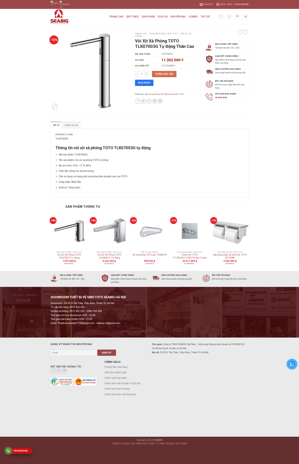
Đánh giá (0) (71, 125)
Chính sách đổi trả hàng (117, 388)
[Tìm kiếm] (220, 16)
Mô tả (56, 125)
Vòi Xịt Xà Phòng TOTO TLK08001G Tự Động (109, 256)
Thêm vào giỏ (164, 73)
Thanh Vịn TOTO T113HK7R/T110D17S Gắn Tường (190, 256)
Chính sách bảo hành (115, 377)
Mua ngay (144, 82)
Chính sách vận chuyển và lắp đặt (122, 383)
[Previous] (50, 241)
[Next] (248, 241)
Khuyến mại (178, 16)
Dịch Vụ (163, 16)
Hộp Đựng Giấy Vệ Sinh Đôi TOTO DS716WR (230, 256)
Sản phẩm (148, 16)
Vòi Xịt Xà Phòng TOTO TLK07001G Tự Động (69, 256)
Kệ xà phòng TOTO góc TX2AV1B (149, 255)
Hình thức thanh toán (115, 372)
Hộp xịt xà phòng (152, 94)
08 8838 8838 (221, 97)
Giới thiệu (132, 16)
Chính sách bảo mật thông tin (120, 394)
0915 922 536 (242, 4)
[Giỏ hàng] (245, 16)
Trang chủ (116, 16)
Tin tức (205, 16)
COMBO (193, 16)
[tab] (56, 125)
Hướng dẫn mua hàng (115, 366)
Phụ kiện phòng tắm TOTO (163, 33)
